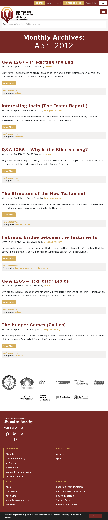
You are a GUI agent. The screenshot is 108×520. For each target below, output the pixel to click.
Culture (19, 355)
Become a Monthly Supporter (71, 491)
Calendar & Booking (16, 458)
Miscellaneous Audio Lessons (20, 500)
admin (48, 66)
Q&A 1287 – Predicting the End (37, 62)
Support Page (63, 500)
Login (103, 3)
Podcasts (10, 504)
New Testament (23, 224)
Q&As (18, 93)
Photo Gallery (12, 491)
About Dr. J (11, 454)
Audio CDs (11, 496)
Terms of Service (14, 476)
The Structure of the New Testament (44, 193)
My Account (12, 463)
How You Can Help (65, 496)
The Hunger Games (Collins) (34, 324)
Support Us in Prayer (66, 504)
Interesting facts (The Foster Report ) (45, 105)
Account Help (91, 3)
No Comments (10, 90)
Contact (58, 3)
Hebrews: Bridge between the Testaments (49, 237)
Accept (95, 516)
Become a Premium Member (70, 487)
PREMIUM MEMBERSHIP (73, 3)
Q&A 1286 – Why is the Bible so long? (45, 149)
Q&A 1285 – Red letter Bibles (35, 281)
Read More (9, 83)
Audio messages (23, 268)
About (49, 3)
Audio (8, 487)
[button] (103, 11)
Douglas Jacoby (53, 110)
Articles (19, 137)
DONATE (39, 3)
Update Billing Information (19, 472)
